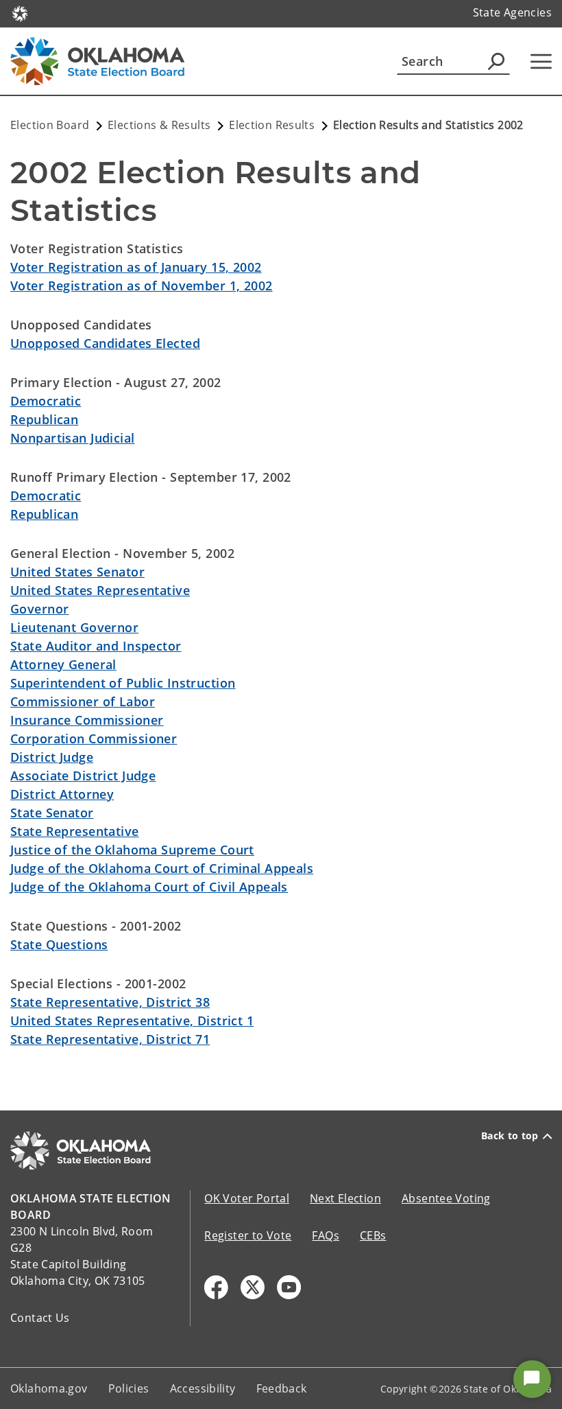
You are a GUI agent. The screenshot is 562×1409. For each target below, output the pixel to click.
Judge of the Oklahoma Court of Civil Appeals (149, 886)
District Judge (51, 757)
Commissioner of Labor (82, 701)
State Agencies (512, 12)
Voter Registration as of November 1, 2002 (141, 285)
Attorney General (63, 664)
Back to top (510, 1136)
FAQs (325, 1235)
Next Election (345, 1198)
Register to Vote (247, 1235)
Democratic (45, 401)
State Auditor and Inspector (96, 646)
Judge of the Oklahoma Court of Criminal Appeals (161, 868)
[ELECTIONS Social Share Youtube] (289, 1287)
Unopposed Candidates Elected (105, 343)
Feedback (281, 1388)
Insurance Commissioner (86, 720)
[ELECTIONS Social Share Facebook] (216, 1287)
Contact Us (40, 1317)
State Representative (74, 831)
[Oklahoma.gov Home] (19, 12)
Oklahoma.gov (49, 1388)
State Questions (59, 944)
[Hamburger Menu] (541, 61)
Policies (128, 1388)
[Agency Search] (496, 61)
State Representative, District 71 (110, 1039)
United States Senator (77, 571)
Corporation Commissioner (93, 738)
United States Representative (100, 590)
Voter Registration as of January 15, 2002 (136, 267)
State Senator (52, 812)
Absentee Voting (446, 1198)
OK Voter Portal (246, 1198)
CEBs (373, 1235)
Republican (44, 419)
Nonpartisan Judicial (72, 438)
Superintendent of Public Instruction (122, 683)
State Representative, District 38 (110, 1002)
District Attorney (62, 794)
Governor (39, 609)
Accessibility (203, 1388)
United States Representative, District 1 (132, 1020)
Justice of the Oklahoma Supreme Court (132, 849)
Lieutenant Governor (74, 627)
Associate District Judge (83, 775)
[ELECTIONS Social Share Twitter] (253, 1287)
